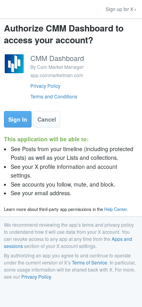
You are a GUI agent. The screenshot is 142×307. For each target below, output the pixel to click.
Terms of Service (89, 262)
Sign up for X (119, 9)
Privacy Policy (45, 85)
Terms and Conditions (53, 96)
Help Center (115, 209)
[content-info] (71, 77)
